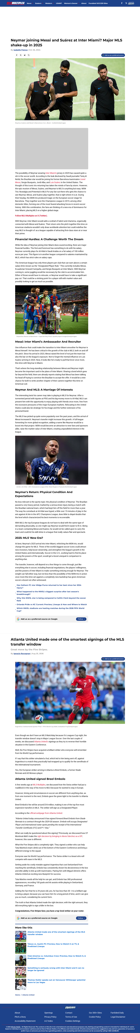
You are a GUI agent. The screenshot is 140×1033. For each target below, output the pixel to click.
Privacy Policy (50, 1017)
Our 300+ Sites (95, 1013)
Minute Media (15, 1027)
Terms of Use (71, 1017)
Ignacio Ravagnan (22, 654)
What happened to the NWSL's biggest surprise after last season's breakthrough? (48, 593)
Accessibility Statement (25, 1021)
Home (17, 995)
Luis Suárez (55, 182)
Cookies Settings (72, 1021)
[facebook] (121, 3)
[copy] (28, 55)
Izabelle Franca (21, 50)
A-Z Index (48, 1021)
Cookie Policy (95, 1017)
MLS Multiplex (39, 784)
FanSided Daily (117, 1013)
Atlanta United (28, 995)
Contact (68, 1013)
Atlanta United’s (41, 741)
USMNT (59, 3)
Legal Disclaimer (118, 1017)
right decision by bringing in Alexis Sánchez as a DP (59, 836)
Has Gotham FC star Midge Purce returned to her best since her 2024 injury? (49, 586)
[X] (126, 3)
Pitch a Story (20, 1017)
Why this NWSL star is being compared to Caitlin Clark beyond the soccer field (51, 599)
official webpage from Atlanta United (46, 813)
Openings (48, 1013)
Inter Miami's (51, 173)
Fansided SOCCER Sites (98, 3)
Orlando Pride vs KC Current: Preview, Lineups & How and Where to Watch (52, 604)
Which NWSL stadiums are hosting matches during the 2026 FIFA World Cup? (50, 609)
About (83, 3)
